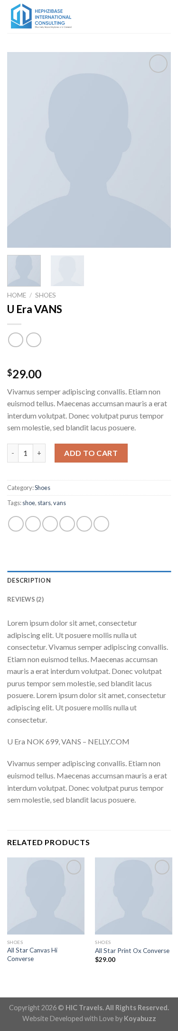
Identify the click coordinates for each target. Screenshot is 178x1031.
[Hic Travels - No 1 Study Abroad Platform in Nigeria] (54, 16)
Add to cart (91, 452)
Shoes (45, 295)
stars (44, 503)
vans (59, 503)
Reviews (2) (25, 599)
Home (16, 295)
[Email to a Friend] (67, 524)
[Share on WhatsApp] (16, 524)
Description (29, 580)
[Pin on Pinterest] (84, 524)
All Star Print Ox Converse (132, 950)
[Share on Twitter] (50, 524)
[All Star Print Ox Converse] (133, 896)
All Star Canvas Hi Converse (32, 954)
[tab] (89, 580)
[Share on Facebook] (33, 524)
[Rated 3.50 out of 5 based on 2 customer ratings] (89, 359)
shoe (28, 503)
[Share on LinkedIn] (101, 524)
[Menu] (165, 16)
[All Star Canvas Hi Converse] (45, 896)
